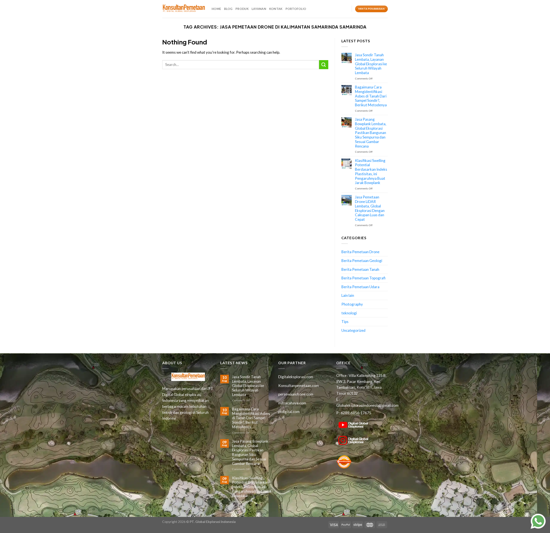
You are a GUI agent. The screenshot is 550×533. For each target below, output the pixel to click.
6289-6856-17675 (356, 413)
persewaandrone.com (295, 394)
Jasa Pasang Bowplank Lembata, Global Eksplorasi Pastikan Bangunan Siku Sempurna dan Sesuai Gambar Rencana (370, 132)
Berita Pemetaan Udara (360, 287)
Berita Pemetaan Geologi (361, 260)
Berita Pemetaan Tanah (360, 269)
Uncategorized (353, 330)
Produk (242, 9)
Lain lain (347, 295)
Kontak (276, 9)
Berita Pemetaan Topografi (363, 278)
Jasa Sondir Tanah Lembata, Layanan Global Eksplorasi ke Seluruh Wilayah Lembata (371, 64)
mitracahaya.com (292, 403)
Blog (228, 9)
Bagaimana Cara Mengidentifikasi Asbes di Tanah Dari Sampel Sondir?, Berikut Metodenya (371, 96)
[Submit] (323, 64)
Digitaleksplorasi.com (295, 377)
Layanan (259, 9)
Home (216, 9)
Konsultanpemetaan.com (298, 385)
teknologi (349, 313)
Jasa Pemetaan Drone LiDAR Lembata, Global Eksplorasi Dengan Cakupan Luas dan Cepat (370, 208)
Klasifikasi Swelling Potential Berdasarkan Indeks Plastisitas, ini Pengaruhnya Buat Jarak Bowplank (371, 171)
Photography (352, 304)
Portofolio (296, 9)
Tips (344, 321)
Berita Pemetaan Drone (360, 252)
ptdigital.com (289, 411)
